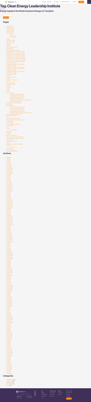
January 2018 (9, 299)
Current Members (43, 396)
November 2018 (10, 286)
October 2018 (9, 288)
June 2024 (9, 194)
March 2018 (9, 296)
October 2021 (9, 239)
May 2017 (8, 311)
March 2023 (9, 215)
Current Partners (52, 394)
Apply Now (9, 44)
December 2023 (10, 202)
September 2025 (10, 172)
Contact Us (9, 75)
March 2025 (9, 181)
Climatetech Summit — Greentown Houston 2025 (16, 61)
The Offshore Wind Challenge (12, 151)
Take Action (9, 145)
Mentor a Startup (10, 125)
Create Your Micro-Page (11, 77)
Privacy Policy (9, 132)
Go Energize (9, 87)
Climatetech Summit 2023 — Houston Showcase (16, 68)
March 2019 (9, 282)
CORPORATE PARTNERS (53, 391)
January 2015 (9, 349)
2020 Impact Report (10, 27)
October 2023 (9, 205)
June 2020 (9, 262)
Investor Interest (10, 121)
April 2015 (8, 345)
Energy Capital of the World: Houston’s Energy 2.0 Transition (27, 11)
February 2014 (9, 365)
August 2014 (9, 356)
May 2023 (8, 212)
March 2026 (9, 164)
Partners (8, 128)
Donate (8, 78)
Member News (9, 381)
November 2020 (10, 255)
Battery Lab (9, 45)
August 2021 (9, 242)
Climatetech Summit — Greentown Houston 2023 (16, 58)
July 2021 (8, 244)
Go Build (8, 85)
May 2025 (8, 178)
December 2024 (10, 185)
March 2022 (9, 232)
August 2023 (9, 208)
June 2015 (9, 342)
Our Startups (59, 394)
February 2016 (9, 332)
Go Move (8, 91)
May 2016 (8, 328)
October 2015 (9, 338)
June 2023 (9, 211)
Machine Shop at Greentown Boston (17, 95)
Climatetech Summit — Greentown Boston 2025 (16, 55)
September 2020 (10, 258)
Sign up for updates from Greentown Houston (15, 138)
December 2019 (10, 271)
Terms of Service (10, 148)
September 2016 (10, 322)
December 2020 (10, 254)
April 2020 (9, 265)
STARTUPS (42, 392)
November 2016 (10, 319)
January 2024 (9, 201)
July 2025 (8, 175)
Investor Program (10, 122)
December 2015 (10, 335)
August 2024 (9, 191)
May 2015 (8, 343)
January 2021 (9, 252)
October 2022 (9, 222)
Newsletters (9, 382)
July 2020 (8, 261)
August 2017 (9, 306)
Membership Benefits (44, 394)
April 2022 (8, 231)
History (11, 34)
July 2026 (8, 158)
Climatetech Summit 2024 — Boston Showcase (15, 71)
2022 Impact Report (10, 28)
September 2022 (10, 224)
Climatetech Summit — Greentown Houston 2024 (16, 60)
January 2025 (9, 184)
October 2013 (9, 369)
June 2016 (9, 326)
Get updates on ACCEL (11, 84)
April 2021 (8, 248)
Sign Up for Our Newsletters (12, 135)
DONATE (69, 398)
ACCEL (8, 38)
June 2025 (9, 177)
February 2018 (9, 298)
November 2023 (10, 204)
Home (8, 117)
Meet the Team (13, 35)
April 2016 (8, 329)
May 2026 (8, 161)
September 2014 (10, 355)
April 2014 (8, 362)
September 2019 (10, 275)
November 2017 (10, 302)
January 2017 (9, 316)
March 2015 (9, 346)
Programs (8, 134)
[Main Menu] (89, 2)
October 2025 (9, 171)
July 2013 (8, 372)
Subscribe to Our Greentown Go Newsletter (15, 144)
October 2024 (9, 188)
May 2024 (8, 195)
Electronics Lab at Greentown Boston (17, 94)
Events (8, 81)
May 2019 (8, 279)
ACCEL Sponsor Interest (11, 40)
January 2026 (9, 167)
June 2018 (9, 292)
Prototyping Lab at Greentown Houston (17, 111)
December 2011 (9, 373)
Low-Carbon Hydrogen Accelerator (13, 124)
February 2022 (9, 234)
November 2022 (10, 221)
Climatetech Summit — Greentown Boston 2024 (16, 54)
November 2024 (10, 187)
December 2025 (10, 168)
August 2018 (9, 291)
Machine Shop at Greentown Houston (17, 108)
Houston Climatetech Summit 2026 (13, 118)
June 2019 (9, 278)
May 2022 (8, 229)
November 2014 (10, 352)
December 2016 (10, 318)
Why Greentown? (13, 37)
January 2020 (9, 269)
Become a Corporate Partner (12, 47)
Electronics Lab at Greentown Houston (17, 107)
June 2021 (9, 245)
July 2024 (8, 192)
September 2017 (10, 305)
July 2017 (8, 308)
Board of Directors (10, 48)
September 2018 (10, 289)
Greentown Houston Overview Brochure (14, 114)
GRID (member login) (69, 392)
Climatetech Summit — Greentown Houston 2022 (16, 57)
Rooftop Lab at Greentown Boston (16, 98)
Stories (8, 385)
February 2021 (9, 251)
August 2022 (9, 225)
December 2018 (10, 285)
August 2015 (9, 339)
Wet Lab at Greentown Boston (16, 101)
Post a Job (9, 131)
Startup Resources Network (12, 141)
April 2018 (8, 295)
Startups (8, 142)
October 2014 (9, 353)
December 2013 (10, 368)
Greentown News (10, 379)
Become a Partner (52, 396)
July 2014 (8, 358)
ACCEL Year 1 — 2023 (11, 41)
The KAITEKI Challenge (11, 149)
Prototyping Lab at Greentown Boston (17, 97)
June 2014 (9, 359)
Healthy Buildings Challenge (12, 115)
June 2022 (9, 228)
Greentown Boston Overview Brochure (14, 102)
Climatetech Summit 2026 (11, 74)
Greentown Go (9, 104)
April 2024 (9, 197)
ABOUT (42, 391)
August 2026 (9, 157)
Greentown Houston (10, 105)
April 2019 (8, 281)
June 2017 (9, 309)
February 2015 (9, 348)
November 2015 (10, 336)
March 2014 (9, 363)
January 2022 (9, 235)
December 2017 (10, 301)
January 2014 (9, 366)
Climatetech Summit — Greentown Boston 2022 (16, 51)
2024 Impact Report (10, 31)
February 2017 (9, 315)
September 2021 (10, 241)
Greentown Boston (10, 92)
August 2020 (9, 259)
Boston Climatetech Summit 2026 (13, 50)
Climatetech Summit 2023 (11, 65)
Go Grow (8, 88)
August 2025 (9, 174)
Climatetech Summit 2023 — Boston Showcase (15, 67)
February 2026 (9, 165)
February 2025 (9, 182)
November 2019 (10, 272)
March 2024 (9, 198)
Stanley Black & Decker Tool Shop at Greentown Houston (20, 112)
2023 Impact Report (10, 30)
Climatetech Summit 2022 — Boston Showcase (15, 64)
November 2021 (10, 238)
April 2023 (8, 214)
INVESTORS (59, 391)
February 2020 (9, 268)
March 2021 (9, 249)
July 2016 (8, 325)
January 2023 (9, 218)
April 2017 (8, 312)
